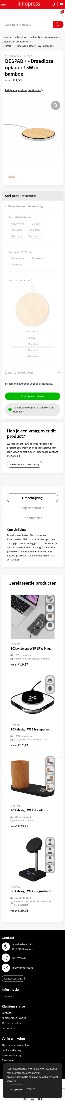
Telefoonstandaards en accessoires (37, 37)
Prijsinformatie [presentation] (32, 507)
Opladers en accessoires (15, 41)
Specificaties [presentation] (32, 518)
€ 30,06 (19, 910)
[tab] (32, 498)
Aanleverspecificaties (14, 1017)
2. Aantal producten (19, 372)
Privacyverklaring (12, 1055)
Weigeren (31, 1088)
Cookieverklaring (11, 1050)
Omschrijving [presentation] (32, 497)
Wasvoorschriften (12, 1023)
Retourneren (9, 1028)
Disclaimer (8, 1060)
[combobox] (27, 24)
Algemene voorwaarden (15, 1045)
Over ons (7, 996)
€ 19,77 (19, 664)
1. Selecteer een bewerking (24, 206)
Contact (6, 1012)
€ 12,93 (19, 745)
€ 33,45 (19, 826)
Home (5, 37)
